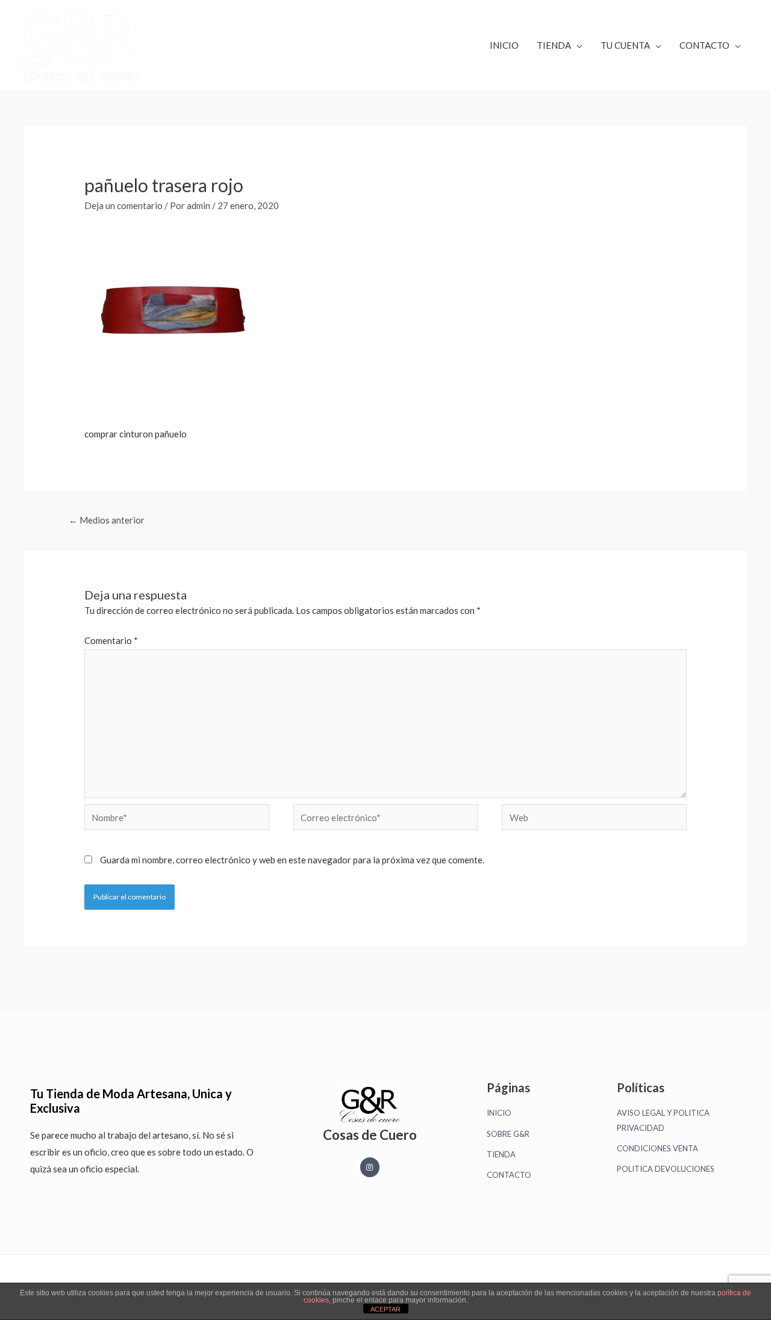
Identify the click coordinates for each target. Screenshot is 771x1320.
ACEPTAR (385, 1309)
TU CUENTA (625, 45)
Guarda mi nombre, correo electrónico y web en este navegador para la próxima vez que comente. (292, 859)
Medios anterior (107, 520)
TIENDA (554, 45)
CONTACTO (704, 45)
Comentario (111, 640)
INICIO (504, 45)
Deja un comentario (123, 205)
